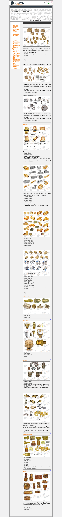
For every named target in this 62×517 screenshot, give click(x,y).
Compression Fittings (16, 41)
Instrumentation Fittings (16, 45)
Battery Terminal (15, 25)
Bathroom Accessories (16, 61)
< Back (50, 123)
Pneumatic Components (16, 42)
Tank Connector (15, 40)
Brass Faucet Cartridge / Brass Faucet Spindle (16, 60)
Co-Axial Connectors (16, 34)
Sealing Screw (15, 30)
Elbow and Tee (15, 66)
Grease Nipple (15, 44)
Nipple (14, 63)
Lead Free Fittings (15, 47)
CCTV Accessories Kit (16, 35)
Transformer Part (15, 26)
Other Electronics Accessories (15, 36)
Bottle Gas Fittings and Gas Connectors (16, 43)
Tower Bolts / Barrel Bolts (16, 53)
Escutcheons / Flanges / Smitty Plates (16, 62)
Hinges (14, 49)
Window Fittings (15, 54)
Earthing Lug (15, 31)
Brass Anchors (15, 51)
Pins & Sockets (15, 27)
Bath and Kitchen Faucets (16, 59)
